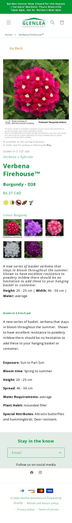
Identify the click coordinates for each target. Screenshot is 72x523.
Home (8, 34)
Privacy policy (25, 509)
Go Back (16, 48)
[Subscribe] (59, 453)
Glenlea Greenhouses (33, 498)
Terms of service (49, 509)
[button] (8, 22)
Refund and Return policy (42, 503)
